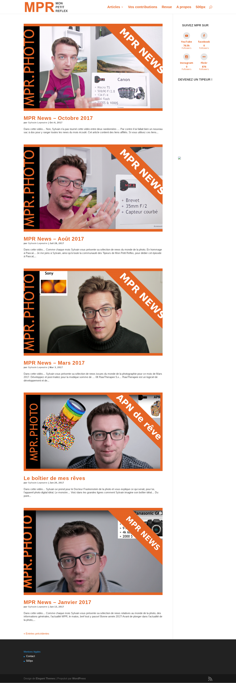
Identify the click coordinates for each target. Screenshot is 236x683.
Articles (113, 7)
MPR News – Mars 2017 (54, 363)
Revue (167, 7)
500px (200, 7)
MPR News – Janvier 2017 (57, 602)
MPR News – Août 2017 (54, 239)
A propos (183, 7)
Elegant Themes (45, 678)
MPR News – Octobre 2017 (58, 118)
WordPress (79, 678)
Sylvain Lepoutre (38, 122)
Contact (30, 656)
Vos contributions (142, 7)
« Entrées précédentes (36, 633)
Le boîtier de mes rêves (54, 478)
